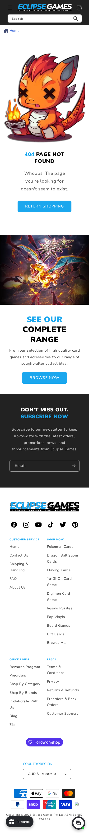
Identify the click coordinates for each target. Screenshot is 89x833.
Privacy (53, 681)
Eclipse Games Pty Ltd (48, 815)
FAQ (13, 578)
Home (14, 30)
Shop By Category (25, 683)
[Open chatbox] (78, 823)
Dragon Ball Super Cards (63, 558)
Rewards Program (24, 666)
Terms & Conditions (56, 669)
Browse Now (45, 377)
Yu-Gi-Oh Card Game (59, 581)
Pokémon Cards (60, 546)
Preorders (17, 675)
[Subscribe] (73, 466)
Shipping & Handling (18, 566)
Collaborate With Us (23, 704)
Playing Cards (59, 570)
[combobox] (45, 18)
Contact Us (18, 555)
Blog (13, 715)
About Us (17, 587)
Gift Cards (55, 634)
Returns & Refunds (63, 690)
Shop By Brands (23, 692)
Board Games (58, 625)
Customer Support (62, 713)
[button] (10, 7)
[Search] (76, 18)
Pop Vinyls (56, 616)
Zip (12, 724)
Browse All (56, 642)
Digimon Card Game (58, 596)
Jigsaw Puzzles (59, 608)
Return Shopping (44, 206)
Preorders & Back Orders (61, 701)
